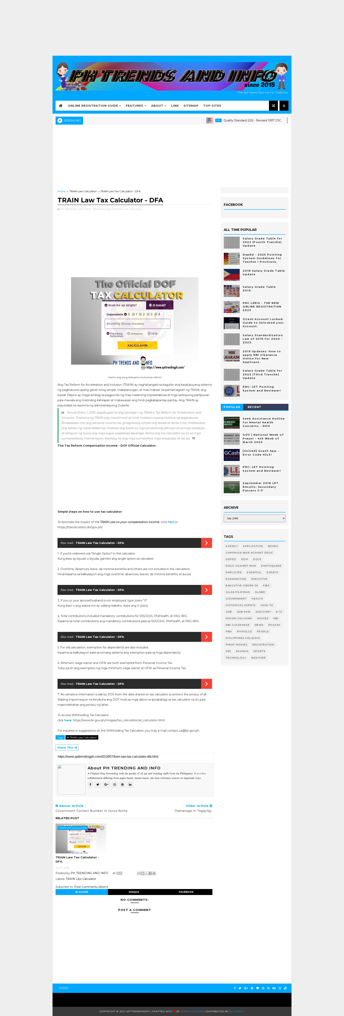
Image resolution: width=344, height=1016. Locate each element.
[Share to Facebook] (150, 873)
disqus (134, 891)
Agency (232, 546)
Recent (255, 407)
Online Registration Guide (93, 105)
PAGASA (274, 624)
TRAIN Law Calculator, (129, 209)
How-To (267, 605)
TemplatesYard (192, 1011)
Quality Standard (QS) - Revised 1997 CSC (233, 120)
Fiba (266, 585)
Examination (236, 578)
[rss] (268, 988)
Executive (259, 578)
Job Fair (244, 611)
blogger (81, 891)
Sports (259, 651)
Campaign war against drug (249, 552)
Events (272, 572)
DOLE (257, 559)
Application (253, 546)
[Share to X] (147, 873)
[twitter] (240, 988)
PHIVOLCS (244, 631)
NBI (276, 618)
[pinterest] (252, 988)
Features (134, 105)
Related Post (67, 818)
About (157, 105)
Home (62, 191)
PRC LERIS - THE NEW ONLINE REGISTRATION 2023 (262, 306)
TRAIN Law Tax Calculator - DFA (100, 543)
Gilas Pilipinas (238, 591)
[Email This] (139, 873)
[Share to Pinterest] (154, 873)
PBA (229, 631)
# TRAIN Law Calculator (82, 737)
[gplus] (246, 988)
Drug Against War (241, 565)
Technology (236, 657)
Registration (263, 644)
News (259, 624)
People (263, 631)
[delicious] (285, 988)
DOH (244, 559)
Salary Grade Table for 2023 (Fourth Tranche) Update (262, 242)
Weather (258, 657)
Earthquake (271, 565)
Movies (263, 618)
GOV (280, 120)
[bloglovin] (257, 988)
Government (236, 598)
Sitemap (191, 105)
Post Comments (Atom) (91, 887)
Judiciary (263, 611)
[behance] (274, 988)
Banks (273, 546)
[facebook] (235, 988)
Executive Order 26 (242, 585)
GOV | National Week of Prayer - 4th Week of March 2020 (263, 438)
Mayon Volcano (239, 618)
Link (175, 105)
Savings (242, 651)
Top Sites (212, 105)
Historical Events (241, 605)
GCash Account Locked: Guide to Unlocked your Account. (263, 322)
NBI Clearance (238, 624)
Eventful (254, 572)
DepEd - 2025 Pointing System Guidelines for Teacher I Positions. (262, 258)
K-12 (279, 611)
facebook (186, 891)
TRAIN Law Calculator (83, 191)
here (171, 522)
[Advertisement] (172, 28)
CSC (199, 120)
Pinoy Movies (236, 644)
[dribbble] (263, 988)
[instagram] (280, 988)
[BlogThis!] (143, 873)
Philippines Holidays (243, 637)
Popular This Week (232, 407)
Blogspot (237, 1011)
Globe (260, 591)
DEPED (231, 559)
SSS (228, 651)
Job (229, 611)
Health (257, 598)
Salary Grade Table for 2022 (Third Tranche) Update (262, 374)
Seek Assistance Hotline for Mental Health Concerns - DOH (264, 422)
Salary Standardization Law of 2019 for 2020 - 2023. (263, 339)
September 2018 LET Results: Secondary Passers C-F (261, 486)
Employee (234, 572)
